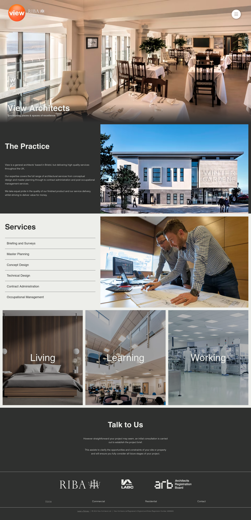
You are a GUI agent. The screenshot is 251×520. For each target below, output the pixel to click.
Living (42, 357)
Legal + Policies (83, 511)
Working (208, 357)
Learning (125, 357)
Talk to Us (125, 424)
